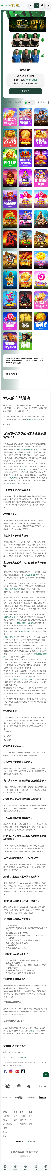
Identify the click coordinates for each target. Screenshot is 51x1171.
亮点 (15, 1120)
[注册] (36, 5)
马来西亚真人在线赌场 (11, 589)
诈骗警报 (23, 1124)
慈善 (30, 1124)
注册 (36, 5)
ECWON (10, 483)
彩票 (5, 1136)
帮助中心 (23, 1120)
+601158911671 (22, 1057)
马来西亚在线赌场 (33, 419)
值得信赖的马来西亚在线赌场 (26, 449)
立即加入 (25, 91)
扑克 (42, 102)
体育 (9, 102)
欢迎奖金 (32, 1031)
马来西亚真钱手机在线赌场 (24, 623)
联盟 (30, 1120)
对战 (5, 1132)
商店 (30, 1116)
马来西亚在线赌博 (30, 575)
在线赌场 (24, 469)
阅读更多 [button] (6, 424)
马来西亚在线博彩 (10, 637)
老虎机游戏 (7, 1124)
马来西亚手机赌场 (23, 631)
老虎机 (31, 102)
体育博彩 (6, 1116)
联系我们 (23, 1116)
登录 (30, 5)
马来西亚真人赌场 (10, 478)
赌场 (20, 102)
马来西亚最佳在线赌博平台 (22, 679)
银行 (15, 1116)
